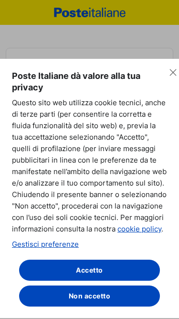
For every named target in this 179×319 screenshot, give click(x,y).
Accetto (89, 270)
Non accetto (90, 296)
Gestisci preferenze (45, 244)
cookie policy (139, 228)
